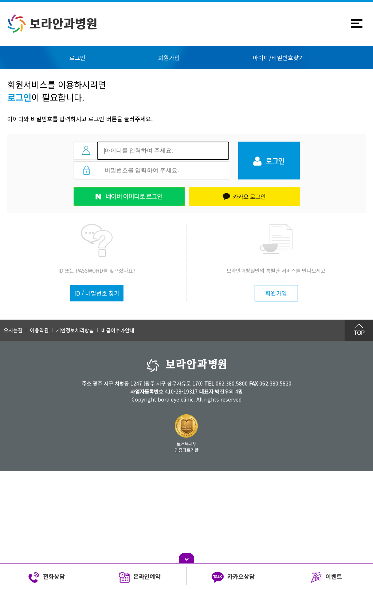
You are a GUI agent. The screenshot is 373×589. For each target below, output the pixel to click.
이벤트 (334, 576)
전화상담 (54, 576)
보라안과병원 (63, 23)
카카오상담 (241, 576)
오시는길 (13, 330)
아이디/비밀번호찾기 (278, 57)
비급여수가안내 (117, 330)
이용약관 (39, 330)
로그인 (77, 57)
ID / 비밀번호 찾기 (96, 293)
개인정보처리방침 (75, 330)
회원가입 (169, 57)
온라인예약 (147, 576)
